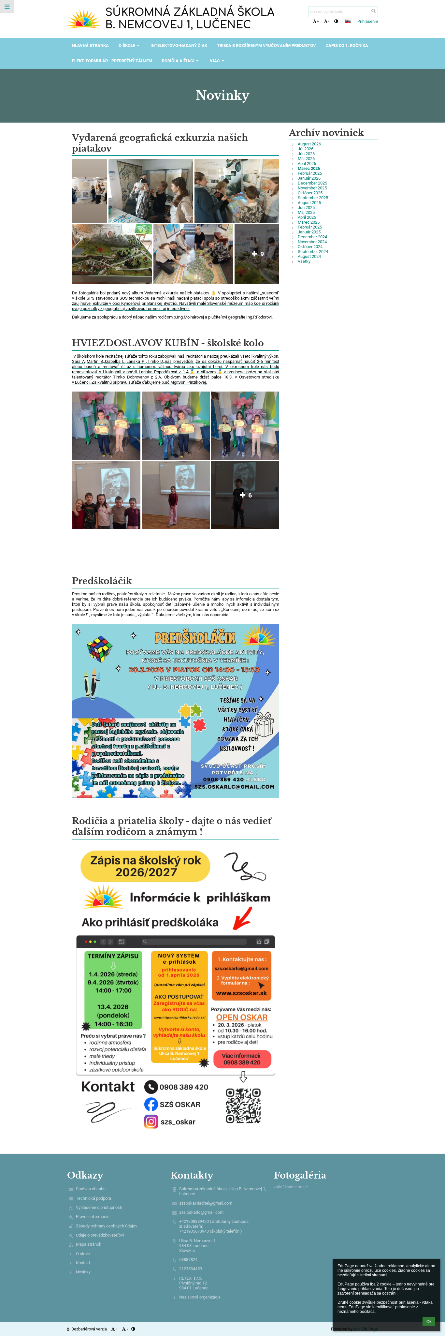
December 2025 (312, 183)
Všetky (304, 261)
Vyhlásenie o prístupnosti (99, 1207)
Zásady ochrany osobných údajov (106, 1226)
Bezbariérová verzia (89, 1329)
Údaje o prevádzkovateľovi (100, 1235)
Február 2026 (310, 173)
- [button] (328, 21)
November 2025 (312, 188)
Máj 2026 (306, 158)
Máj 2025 (306, 212)
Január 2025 (309, 232)
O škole (83, 1253)
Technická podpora (93, 1198)
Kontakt (83, 1262)
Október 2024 (310, 246)
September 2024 (313, 251)
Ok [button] (428, 1321)
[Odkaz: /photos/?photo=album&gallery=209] (72, 356)
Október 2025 (310, 192)
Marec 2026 (309, 168)
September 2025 (313, 197)
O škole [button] (127, 45)
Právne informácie (92, 1216)
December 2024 (312, 236)
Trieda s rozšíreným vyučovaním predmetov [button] (266, 45)
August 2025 (309, 202)
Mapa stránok (88, 1244)
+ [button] (318, 21)
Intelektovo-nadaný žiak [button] (179, 45)
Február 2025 (310, 227)
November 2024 (312, 241)
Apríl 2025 (307, 217)
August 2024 (309, 256)
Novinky (83, 1271)
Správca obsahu (91, 1188)
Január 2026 (309, 178)
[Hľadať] (373, 10)
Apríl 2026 (307, 163)
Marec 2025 (309, 222)
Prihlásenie (367, 21)
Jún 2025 (306, 207)
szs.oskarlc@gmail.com (201, 1212)
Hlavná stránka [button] (90, 45)
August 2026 (309, 143)
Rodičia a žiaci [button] (178, 60)
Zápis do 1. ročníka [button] (347, 45)
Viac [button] (215, 60)
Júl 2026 (305, 148)
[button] (336, 21)
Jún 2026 (306, 153)
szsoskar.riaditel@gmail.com (205, 1203)
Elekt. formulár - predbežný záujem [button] (112, 60)
